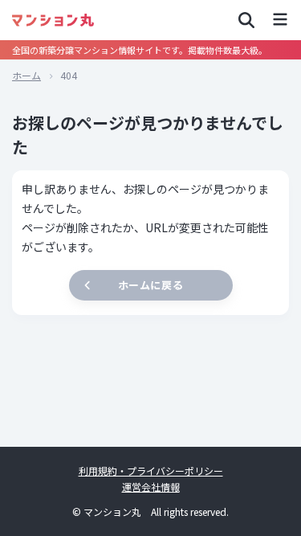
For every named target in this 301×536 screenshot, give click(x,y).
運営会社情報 (151, 486)
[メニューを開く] (280, 20)
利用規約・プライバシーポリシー (151, 470)
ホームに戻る (150, 285)
